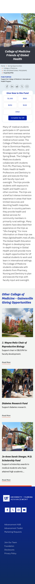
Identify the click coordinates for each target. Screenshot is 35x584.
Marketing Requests (13, 532)
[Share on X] (22, 86)
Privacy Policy (10, 553)
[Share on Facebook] (7, 86)
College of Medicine (10, 68)
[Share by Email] (27, 86)
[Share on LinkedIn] (12, 86)
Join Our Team (10, 542)
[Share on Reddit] (17, 86)
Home (3, 66)
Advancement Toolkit (13, 528)
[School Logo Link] (16, 498)
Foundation (9, 546)
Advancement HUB (12, 524)
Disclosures (9, 549)
